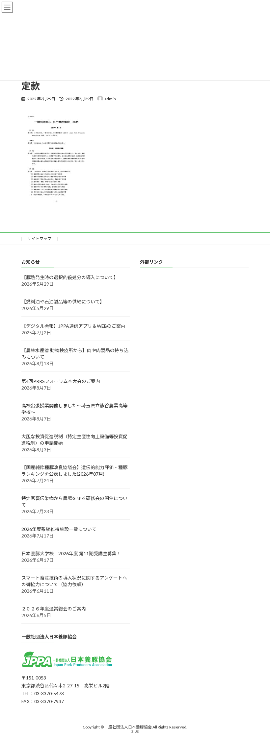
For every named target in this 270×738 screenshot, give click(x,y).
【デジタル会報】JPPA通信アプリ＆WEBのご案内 (73, 326)
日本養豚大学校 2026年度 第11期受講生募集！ (71, 553)
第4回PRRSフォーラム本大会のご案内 (60, 381)
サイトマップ (39, 238)
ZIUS (135, 731)
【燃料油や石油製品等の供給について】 (62, 301)
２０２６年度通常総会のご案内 (53, 608)
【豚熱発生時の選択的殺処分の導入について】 (69, 277)
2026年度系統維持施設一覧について (58, 529)
